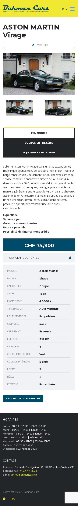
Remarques (39, 133)
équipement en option (39, 152)
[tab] (39, 133)
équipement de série (39, 142)
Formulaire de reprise (23, 257)
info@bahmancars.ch (24, 474)
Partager (42, 45)
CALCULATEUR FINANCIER (23, 398)
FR (62, 9)
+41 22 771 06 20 (28, 471)
